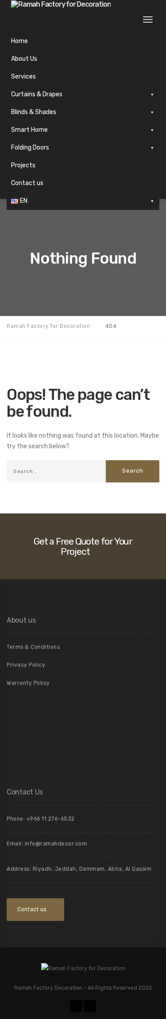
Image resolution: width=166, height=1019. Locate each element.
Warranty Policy (28, 683)
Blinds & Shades (33, 112)
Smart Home (29, 130)
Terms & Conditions (33, 647)
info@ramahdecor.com (56, 844)
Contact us (27, 183)
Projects (23, 165)
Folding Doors (30, 147)
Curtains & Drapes (36, 94)
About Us (24, 59)
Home (19, 41)
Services (23, 76)
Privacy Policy (26, 665)
